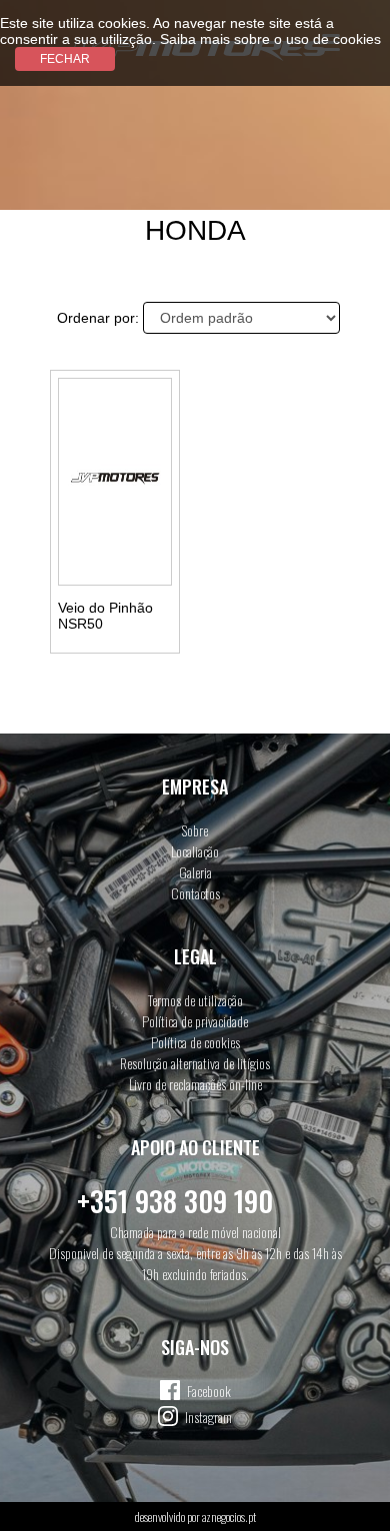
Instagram (208, 1416)
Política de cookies (195, 1041)
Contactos (195, 892)
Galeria (195, 871)
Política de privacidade (195, 1020)
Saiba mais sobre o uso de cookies (270, 39)
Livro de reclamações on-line (195, 1083)
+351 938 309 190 (175, 1200)
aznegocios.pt (229, 1516)
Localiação (195, 850)
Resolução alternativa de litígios (195, 1062)
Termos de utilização (195, 999)
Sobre (195, 829)
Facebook (209, 1390)
